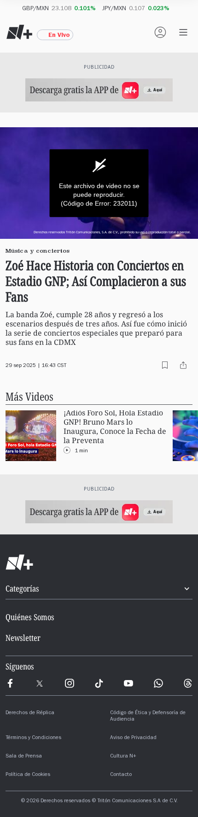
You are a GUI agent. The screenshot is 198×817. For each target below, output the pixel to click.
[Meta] (10, 683)
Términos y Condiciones (33, 738)
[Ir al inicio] (99, 562)
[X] (39, 683)
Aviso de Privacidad (133, 738)
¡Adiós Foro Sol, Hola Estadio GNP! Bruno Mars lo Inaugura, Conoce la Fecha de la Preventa (115, 426)
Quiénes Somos (30, 616)
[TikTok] (99, 683)
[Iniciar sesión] (160, 32)
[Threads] (187, 683)
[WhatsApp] (158, 683)
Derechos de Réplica (30, 713)
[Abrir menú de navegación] (183, 32)
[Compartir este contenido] (183, 365)
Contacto (121, 775)
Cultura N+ (123, 756)
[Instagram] (69, 683)
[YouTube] (128, 683)
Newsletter (23, 637)
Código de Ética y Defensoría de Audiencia (148, 716)
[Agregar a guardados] (165, 365)
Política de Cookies (28, 775)
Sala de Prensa (24, 756)
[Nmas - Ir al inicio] (19, 32)
